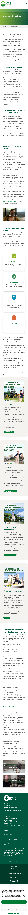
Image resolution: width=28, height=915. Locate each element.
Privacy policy (16, 913)
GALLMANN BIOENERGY (10, 491)
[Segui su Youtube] (15, 881)
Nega (14, 906)
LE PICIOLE (6, 617)
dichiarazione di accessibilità (14, 873)
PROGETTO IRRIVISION (10, 555)
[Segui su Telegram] (17, 881)
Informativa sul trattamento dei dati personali (14, 871)
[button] (26, 887)
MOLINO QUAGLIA (9, 431)
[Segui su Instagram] (13, 881)
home (7, 26)
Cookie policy (10, 913)
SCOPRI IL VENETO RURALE (9, 706)
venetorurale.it (14, 877)
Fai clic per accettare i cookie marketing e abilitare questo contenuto (14, 214)
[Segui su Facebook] (10, 881)
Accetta (14, 902)
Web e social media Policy (14, 870)
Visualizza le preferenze (14, 910)
